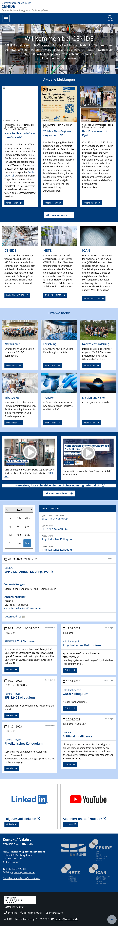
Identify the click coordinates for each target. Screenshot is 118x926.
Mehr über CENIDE (15, 295)
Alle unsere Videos (56, 493)
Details (9, 669)
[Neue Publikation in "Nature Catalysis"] (20, 103)
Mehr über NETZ (53, 295)
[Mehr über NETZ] (59, 236)
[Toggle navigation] (6, 18)
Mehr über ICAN (92, 298)
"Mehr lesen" (13, 202)
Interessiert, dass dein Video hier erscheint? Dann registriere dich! (57, 485)
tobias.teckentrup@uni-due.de (24, 608)
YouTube (69, 824)
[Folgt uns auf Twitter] (29, 799)
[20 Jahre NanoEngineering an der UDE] (59, 103)
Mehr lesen (11, 365)
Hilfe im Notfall (33, 912)
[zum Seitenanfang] (112, 919)
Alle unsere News (56, 215)
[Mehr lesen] (20, 329)
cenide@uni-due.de (24, 872)
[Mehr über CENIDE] (20, 236)
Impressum (56, 912)
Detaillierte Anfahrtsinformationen (21, 878)
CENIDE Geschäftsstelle (18, 844)
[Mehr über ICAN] (98, 236)
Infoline (12, 912)
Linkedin (10, 824)
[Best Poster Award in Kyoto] (98, 103)
